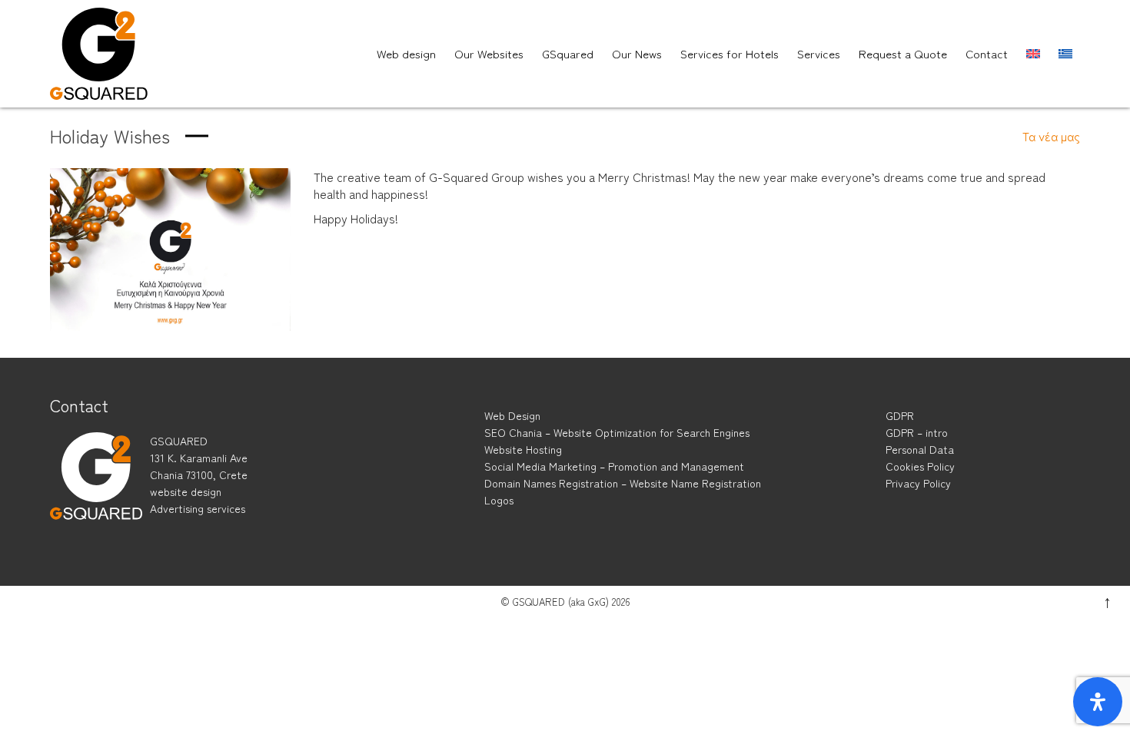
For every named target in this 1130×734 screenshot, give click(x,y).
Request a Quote (903, 53)
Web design (406, 53)
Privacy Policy (918, 483)
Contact (986, 53)
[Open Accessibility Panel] (1097, 701)
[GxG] (96, 489)
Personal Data (920, 449)
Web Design (512, 415)
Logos (498, 500)
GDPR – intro (917, 432)
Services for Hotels (729, 53)
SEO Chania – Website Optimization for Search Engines (616, 432)
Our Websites (488, 53)
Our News (637, 53)
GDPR (900, 415)
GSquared (567, 53)
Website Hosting (523, 449)
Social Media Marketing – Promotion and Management (614, 466)
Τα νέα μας (1051, 136)
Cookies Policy (920, 466)
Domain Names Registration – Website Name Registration (622, 483)
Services (818, 53)
